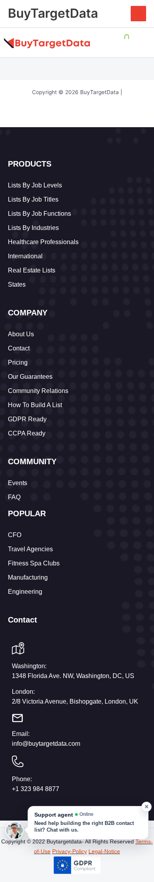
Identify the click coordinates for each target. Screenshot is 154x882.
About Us (21, 334)
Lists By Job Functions (39, 213)
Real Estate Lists (31, 270)
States (17, 284)
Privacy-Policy (69, 851)
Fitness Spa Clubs (34, 563)
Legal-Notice (104, 851)
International (25, 256)
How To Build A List (35, 405)
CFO (14, 535)
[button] (88, 822)
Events (17, 483)
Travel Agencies (30, 549)
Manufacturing (28, 577)
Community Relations (38, 390)
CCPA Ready (26, 433)
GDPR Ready (27, 419)
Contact (19, 348)
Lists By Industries (33, 227)
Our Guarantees (30, 376)
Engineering (25, 591)
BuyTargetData (53, 13)
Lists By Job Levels (35, 185)
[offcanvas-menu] (142, 43)
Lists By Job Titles (33, 199)
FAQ (14, 497)
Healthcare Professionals (43, 242)
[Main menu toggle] (138, 13)
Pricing (18, 362)
